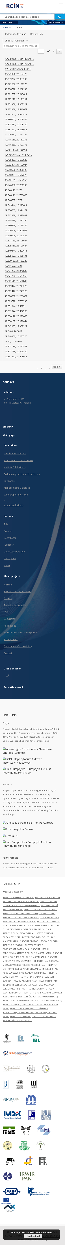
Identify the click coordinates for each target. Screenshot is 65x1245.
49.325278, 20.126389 (16, 99)
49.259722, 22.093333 (16, 79)
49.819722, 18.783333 (16, 301)
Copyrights (9, 618)
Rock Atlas (9, 480)
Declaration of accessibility (18, 646)
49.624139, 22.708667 (16, 240)
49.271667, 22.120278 (16, 84)
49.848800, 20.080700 (16, 336)
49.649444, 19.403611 (16, 250)
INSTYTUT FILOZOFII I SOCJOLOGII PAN (38, 941)
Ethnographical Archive (16, 494)
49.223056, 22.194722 (16, 74)
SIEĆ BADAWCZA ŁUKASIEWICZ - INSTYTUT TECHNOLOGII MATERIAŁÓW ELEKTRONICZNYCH (28, 988)
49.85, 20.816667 (13, 341)
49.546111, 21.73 (13, 190)
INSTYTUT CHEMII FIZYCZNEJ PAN (19, 933)
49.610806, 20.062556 (16, 235)
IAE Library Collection (15, 453)
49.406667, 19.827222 (16, 134)
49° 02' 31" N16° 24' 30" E (18, 68)
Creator (8, 531)
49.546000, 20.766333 (16, 185)
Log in (7, 675)
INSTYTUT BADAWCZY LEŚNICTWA (40, 909)
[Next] (59, 51)
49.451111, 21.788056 (16, 149)
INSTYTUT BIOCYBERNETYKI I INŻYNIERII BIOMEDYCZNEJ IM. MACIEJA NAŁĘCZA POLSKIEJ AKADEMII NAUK (30, 1012)
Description (10, 558)
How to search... (9, 22)
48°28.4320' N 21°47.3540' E (19, 63)
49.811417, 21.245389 (16, 291)
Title (6, 524)
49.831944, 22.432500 (16, 311)
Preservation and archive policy (20, 632)
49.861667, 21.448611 (16, 356)
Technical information (15, 605)
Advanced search (56, 22)
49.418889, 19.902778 (16, 144)
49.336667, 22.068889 (16, 119)
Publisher (9, 544)
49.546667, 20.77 (13, 200)
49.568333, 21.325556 (16, 220)
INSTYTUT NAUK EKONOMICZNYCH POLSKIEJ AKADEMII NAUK (32, 1000)
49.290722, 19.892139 (16, 89)
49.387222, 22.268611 (16, 129)
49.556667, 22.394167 (16, 210)
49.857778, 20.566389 (16, 351)
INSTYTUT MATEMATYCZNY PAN (18, 897)
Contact (8, 653)
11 (54, 51)
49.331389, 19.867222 (16, 104)
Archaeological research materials (22, 474)
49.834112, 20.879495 (16, 316)
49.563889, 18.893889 (16, 215)
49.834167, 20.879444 (16, 321)
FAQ (6, 612)
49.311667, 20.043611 (16, 94)
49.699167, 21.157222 (16, 260)
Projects (8, 598)
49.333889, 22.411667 (16, 109)
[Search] (60, 17)
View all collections (13, 505)
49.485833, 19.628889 (16, 159)
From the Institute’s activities (18, 460)
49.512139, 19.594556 (16, 180)
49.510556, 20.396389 (16, 169)
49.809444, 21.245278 (16, 286)
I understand (33, 1236)
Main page (9, 435)
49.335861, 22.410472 (16, 114)
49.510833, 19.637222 (16, 175)
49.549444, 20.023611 (16, 205)
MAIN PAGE (8, 27)
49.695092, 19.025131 (16, 255)
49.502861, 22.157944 (16, 164)
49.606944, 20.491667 (16, 230)
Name (7, 565)
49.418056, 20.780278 (16, 139)
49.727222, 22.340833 (16, 270)
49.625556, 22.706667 (16, 245)
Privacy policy (11, 639)
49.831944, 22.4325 (15, 306)
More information (44, 1232)
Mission (8, 584)
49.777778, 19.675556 (16, 275)
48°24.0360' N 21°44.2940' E (19, 58)
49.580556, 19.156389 (16, 225)
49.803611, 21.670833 (16, 281)
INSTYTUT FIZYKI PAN (20, 1016)
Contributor (10, 537)
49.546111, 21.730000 (16, 195)
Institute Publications (14, 467)
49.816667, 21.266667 (16, 296)
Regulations (10, 625)
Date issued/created (14, 551)
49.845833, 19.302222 (16, 326)
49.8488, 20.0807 (13, 331)
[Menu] (61, 3)
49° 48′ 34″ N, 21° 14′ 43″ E (18, 154)
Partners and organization (17, 591)
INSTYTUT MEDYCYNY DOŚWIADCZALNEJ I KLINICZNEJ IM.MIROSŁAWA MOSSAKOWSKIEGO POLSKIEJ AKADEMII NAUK (30, 961)
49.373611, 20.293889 (16, 124)
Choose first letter (15, 40)
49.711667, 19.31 (13, 265)
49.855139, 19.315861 (16, 346)
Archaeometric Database (17, 487)
